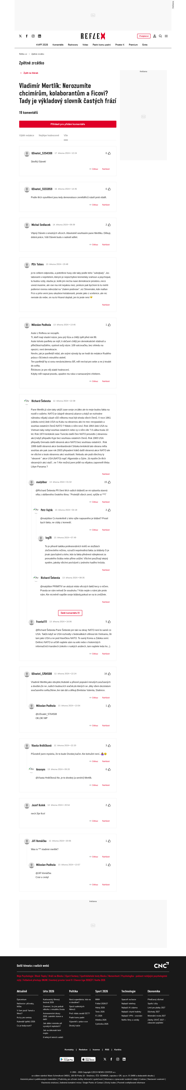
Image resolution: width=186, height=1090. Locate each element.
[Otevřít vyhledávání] (160, 36)
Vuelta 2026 (99, 980)
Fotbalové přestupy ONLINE (35, 980)
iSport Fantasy (72, 975)
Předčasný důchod (155, 999)
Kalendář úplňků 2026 (26, 1022)
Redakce (83, 1049)
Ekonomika (154, 991)
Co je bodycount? (24, 1026)
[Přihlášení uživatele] (155, 36)
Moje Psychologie (25, 975)
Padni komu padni (102, 44)
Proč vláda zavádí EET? (79, 1013)
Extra (144, 44)
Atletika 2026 (100, 1020)
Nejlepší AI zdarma (129, 1008)
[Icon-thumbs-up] (109, 153)
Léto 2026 (48, 991)
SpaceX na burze (128, 999)
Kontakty (69, 1049)
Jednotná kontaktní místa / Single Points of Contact (81, 1083)
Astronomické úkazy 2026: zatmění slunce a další (53, 1016)
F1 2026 (98, 1016)
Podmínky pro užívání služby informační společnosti (80, 1079)
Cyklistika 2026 (101, 1024)
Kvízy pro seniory (24, 1017)
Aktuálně (22, 991)
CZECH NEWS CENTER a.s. (103, 1072)
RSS (107, 1049)
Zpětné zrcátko (37, 54)
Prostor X (119, 44)
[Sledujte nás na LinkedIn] (39, 36)
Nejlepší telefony (128, 1003)
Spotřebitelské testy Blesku (93, 975)
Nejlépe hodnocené (49, 135)
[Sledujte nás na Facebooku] (26, 36)
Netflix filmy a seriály (130, 1020)
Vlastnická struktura (49, 1083)
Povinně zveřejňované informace (131, 1083)
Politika (73, 991)
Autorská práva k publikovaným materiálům (38, 1079)
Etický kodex (110, 1083)
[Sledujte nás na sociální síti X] (20, 36)
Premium (133, 44)
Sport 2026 (101, 991)
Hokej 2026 (100, 1008)
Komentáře (58, 44)
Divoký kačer (74, 1026)
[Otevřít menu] (166, 36)
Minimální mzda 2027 (157, 1016)
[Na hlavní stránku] (93, 36)
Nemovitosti (114, 975)
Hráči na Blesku (56, 975)
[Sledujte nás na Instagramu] (33, 36)
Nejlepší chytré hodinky (131, 1012)
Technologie (128, 991)
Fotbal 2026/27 (101, 1003)
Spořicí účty (153, 1003)
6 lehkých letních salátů (53, 1037)
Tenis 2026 (99, 1012)
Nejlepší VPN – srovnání (131, 1016)
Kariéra (117, 1049)
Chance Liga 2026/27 (83, 980)
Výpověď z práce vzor (78, 1022)
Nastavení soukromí (156, 1079)
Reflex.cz (23, 54)
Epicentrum (21, 999)
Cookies (142, 1079)
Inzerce (96, 1049)
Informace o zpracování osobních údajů (121, 1079)
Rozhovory (73, 44)
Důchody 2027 (154, 1012)
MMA (97, 999)
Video (85, 44)
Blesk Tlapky (41, 975)
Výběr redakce (26, 135)
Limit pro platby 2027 (156, 1008)
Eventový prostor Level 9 (60, 980)
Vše (66, 135)
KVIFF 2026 (42, 44)
